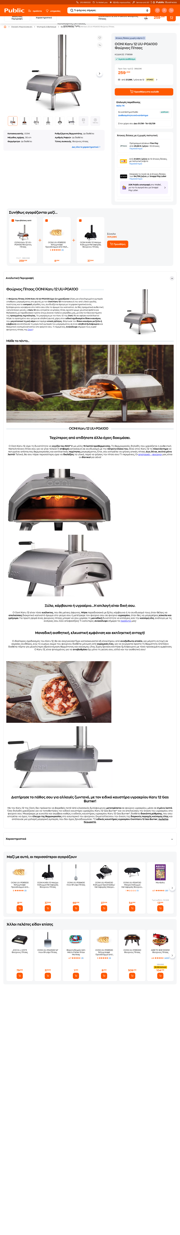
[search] (72, 10)
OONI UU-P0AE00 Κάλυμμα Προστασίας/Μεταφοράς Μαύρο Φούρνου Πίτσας (104, 885)
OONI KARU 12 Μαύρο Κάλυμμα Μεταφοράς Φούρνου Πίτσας (90, 244)
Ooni (30, 330)
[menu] (30, 11)
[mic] (147, 10)
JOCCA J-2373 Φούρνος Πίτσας (20, 951)
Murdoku (160, 883)
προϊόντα (37, 11)
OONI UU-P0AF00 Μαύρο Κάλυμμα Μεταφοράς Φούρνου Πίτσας (132, 885)
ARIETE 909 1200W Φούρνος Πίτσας (160, 951)
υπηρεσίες (55, 11)
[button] (166, 2)
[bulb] (47, 11)
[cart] (171, 10)
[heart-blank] (157, 10)
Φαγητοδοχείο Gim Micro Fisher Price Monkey (76, 952)
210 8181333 (85, 2)
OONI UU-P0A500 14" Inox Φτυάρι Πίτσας (47, 951)
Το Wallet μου (102, 2)
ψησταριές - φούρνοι (150, 454)
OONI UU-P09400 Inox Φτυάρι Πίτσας (76, 884)
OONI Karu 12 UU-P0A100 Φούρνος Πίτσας (23, 244)
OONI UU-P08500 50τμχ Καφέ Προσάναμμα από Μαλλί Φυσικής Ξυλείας (20, 885)
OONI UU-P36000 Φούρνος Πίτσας (132, 951)
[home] (14, 10)
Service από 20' (142, 2)
